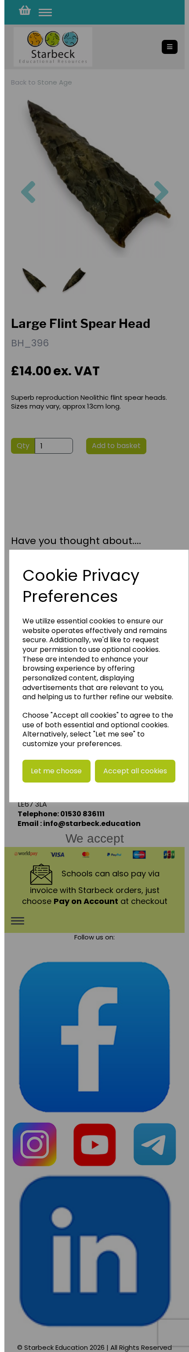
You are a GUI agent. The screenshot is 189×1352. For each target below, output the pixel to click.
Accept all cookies (135, 771)
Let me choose (56, 771)
